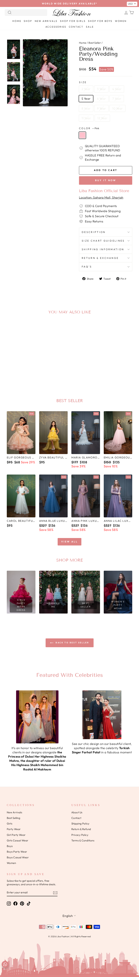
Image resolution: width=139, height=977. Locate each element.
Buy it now (105, 180)
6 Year (101, 99)
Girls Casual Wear (17, 840)
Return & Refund (81, 829)
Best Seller (94, 42)
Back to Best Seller (72, 642)
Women (121, 21)
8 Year (86, 108)
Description (94, 232)
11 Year (86, 118)
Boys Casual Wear (18, 857)
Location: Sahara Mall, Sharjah (101, 197)
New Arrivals (46, 21)
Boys (10, 846)
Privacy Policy (79, 834)
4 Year (116, 89)
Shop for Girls (72, 21)
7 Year (116, 99)
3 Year (101, 89)
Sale (90, 26)
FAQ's (87, 266)
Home (16, 21)
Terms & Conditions (82, 840)
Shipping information (103, 249)
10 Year (117, 108)
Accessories (55, 26)
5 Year (86, 99)
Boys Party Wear (17, 851)
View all (69, 541)
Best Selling (13, 818)
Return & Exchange (100, 258)
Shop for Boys (100, 21)
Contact (76, 26)
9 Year (101, 108)
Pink (82, 135)
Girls (9, 823)
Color (89, 128)
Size (83, 82)
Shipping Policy (80, 823)
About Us (76, 812)
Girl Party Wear (16, 834)
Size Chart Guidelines (103, 240)
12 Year (102, 118)
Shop (28, 21)
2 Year (86, 89)
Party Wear (14, 829)
